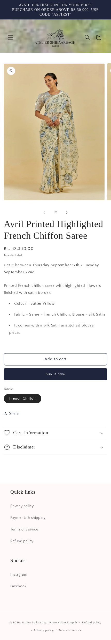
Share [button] (14, 413)
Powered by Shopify (63, 622)
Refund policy (22, 541)
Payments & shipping (27, 518)
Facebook (18, 586)
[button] (10, 37)
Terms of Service (24, 529)
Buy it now (55, 374)
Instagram (18, 575)
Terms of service (70, 630)
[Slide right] (67, 212)
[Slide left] (44, 212)
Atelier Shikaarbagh (35, 622)
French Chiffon (22, 399)
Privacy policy (22, 506)
